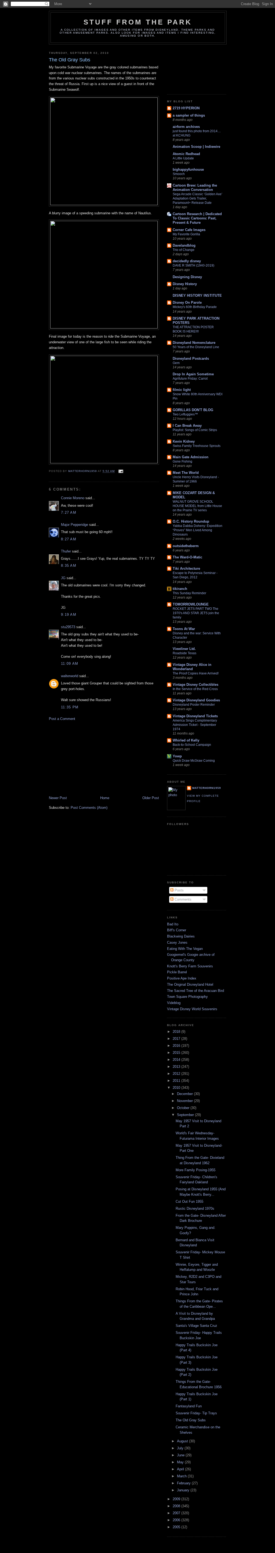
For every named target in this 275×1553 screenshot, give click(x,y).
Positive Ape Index (181, 978)
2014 (177, 1060)
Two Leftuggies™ (185, 414)
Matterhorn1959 (206, 787)
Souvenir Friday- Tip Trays (196, 1413)
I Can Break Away (187, 426)
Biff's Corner (176, 930)
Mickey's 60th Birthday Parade (195, 307)
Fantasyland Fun (189, 1406)
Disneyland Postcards (191, 358)
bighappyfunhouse (188, 169)
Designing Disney (187, 277)
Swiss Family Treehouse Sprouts (196, 446)
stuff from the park (138, 22)
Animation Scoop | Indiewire (196, 147)
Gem (176, 363)
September (186, 1115)
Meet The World (186, 473)
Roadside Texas (184, 653)
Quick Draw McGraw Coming (194, 760)
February (184, 1483)
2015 (177, 1053)
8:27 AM (68, 539)
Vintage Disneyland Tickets (195, 716)
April (181, 1469)
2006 (177, 1520)
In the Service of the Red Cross (195, 689)
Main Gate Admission (190, 457)
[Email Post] (120, 471)
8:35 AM (68, 566)
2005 (177, 1527)
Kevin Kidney (184, 441)
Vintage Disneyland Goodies (196, 700)
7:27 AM (68, 512)
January (183, 1490)
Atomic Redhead (186, 154)
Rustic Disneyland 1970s (195, 1208)
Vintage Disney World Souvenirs (192, 1009)
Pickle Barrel (177, 972)
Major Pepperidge (74, 525)
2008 (177, 1506)
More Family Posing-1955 (195, 1170)
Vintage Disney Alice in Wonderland (192, 667)
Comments (182, 899)
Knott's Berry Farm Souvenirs (190, 966)
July (180, 1448)
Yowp (177, 756)
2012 (177, 1074)
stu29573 (68, 627)
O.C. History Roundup (191, 521)
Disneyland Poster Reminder (194, 704)
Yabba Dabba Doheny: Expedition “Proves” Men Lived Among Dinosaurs (197, 530)
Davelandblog (184, 245)
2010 (177, 1088)
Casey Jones (177, 942)
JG (63, 578)
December (185, 1094)
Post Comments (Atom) (89, 808)
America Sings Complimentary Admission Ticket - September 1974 (195, 725)
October (183, 1108)
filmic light (182, 390)
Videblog (173, 1003)
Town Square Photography (187, 997)
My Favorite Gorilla (186, 234)
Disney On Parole (187, 302)
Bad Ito (172, 924)
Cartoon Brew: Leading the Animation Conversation (195, 187)
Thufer (66, 551)
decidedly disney (187, 261)
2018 (177, 1032)
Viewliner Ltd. (184, 649)
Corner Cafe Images (189, 230)
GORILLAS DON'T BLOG (193, 410)
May (181, 1462)
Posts (178, 890)
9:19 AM (68, 615)
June (181, 1455)
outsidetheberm (186, 546)
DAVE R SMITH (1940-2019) (193, 265)
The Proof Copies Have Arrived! (196, 673)
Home (104, 798)
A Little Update (183, 158)
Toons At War (184, 629)
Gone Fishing (182, 461)
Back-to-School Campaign (192, 745)
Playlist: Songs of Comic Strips (195, 430)
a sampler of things (189, 115)
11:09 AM (69, 664)
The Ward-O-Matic (187, 557)
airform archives (186, 127)
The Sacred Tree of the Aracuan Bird (195, 991)
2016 (177, 1046)
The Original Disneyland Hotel (190, 984)
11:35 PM (69, 707)
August (183, 1441)
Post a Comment (62, 719)
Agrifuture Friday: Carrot (190, 378)
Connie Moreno (72, 498)
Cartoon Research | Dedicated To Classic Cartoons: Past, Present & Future (197, 218)
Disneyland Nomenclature (194, 343)
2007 (177, 1513)
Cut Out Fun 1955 (189, 1201)
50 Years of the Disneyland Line (196, 347)
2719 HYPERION (186, 108)
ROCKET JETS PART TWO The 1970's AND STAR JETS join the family (196, 613)
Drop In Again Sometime (193, 374)
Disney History (185, 284)
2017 (177, 1039)
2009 (177, 1499)
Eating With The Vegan (185, 949)
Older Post (150, 798)
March (182, 1476)
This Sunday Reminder (189, 593)
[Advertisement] (89, 758)
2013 (177, 1067)
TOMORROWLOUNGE (191, 604)
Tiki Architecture (186, 568)
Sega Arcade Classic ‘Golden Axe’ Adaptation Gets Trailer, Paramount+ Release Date (197, 198)
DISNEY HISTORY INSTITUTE (197, 295)
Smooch (179, 174)
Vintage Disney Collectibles (195, 685)
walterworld (69, 676)
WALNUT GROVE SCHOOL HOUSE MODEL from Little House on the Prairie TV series (197, 506)
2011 (177, 1081)
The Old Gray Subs (191, 1420)
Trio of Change (183, 250)
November (185, 1101)
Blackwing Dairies (181, 936)
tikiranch (180, 589)
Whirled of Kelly (186, 740)
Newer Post (58, 798)
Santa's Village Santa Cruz (196, 1326)
